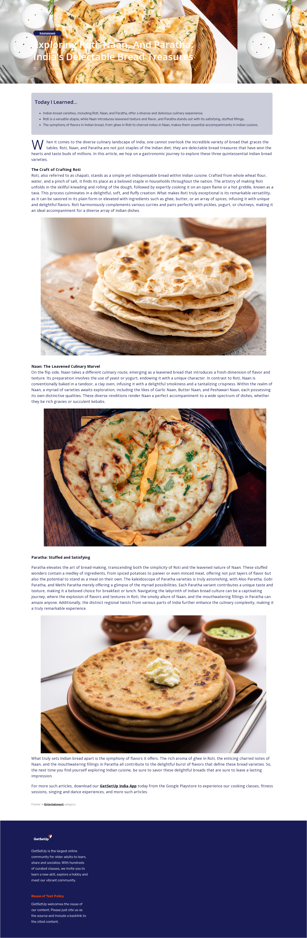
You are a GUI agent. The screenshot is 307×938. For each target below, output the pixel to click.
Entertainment (47, 33)
